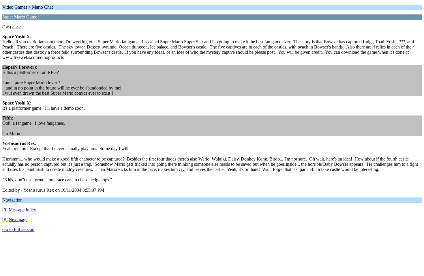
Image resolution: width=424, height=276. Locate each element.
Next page (18, 219)
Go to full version (18, 229)
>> (18, 26)
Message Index (22, 209)
